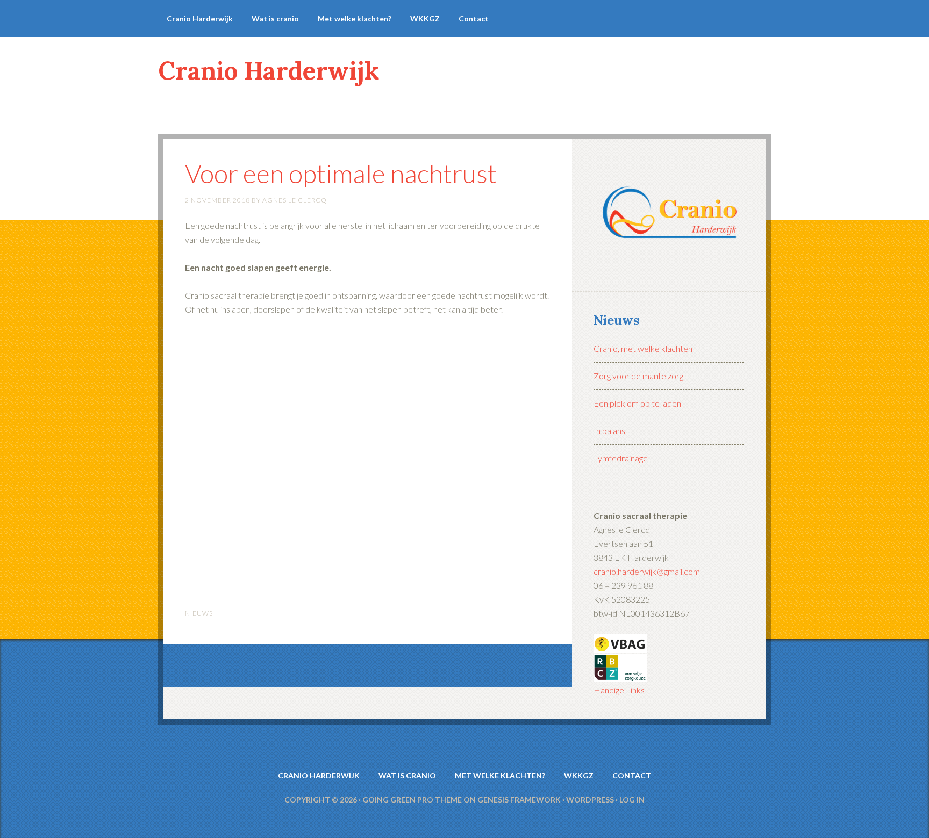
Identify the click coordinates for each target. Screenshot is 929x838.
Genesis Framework (519, 799)
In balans (609, 430)
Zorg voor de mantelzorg (638, 376)
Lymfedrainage (621, 458)
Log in (632, 799)
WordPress (590, 799)
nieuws (199, 613)
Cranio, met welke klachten (643, 348)
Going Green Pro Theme (412, 799)
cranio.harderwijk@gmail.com (647, 571)
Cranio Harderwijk (268, 70)
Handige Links (619, 690)
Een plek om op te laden (637, 403)
